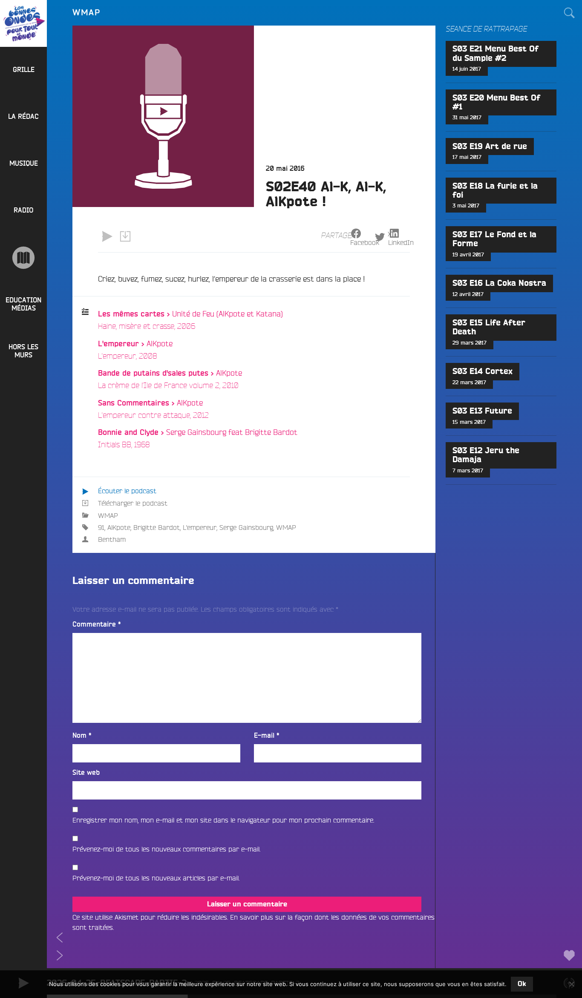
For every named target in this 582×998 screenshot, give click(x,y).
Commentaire (96, 624)
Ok (522, 984)
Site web (86, 772)
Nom (82, 735)
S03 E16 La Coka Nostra (499, 283)
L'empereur (199, 527)
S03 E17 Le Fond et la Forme (494, 239)
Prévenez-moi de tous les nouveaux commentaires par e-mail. (166, 849)
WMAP (108, 515)
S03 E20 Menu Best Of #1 (496, 102)
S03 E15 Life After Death (488, 327)
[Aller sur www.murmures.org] (23, 257)
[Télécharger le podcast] (125, 236)
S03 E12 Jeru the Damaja (485, 455)
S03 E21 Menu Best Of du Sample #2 (495, 53)
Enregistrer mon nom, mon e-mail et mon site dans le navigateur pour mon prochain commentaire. (223, 820)
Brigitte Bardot (156, 527)
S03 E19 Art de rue (489, 147)
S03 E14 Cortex (482, 372)
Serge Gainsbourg (246, 527)
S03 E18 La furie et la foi (495, 190)
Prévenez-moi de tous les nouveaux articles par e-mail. (155, 878)
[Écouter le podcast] (107, 236)
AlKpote (118, 527)
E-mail (266, 735)
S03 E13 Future (482, 411)
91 (101, 527)
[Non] (571, 984)
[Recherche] (569, 13)
